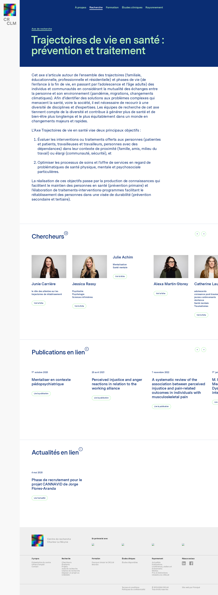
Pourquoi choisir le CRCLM (103, 562)
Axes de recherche (70, 569)
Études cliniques (132, 7)
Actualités (156, 562)
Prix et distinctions (160, 573)
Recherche (96, 7)
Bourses (95, 565)
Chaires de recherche (71, 571)
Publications (157, 565)
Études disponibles (130, 562)
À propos (80, 7)
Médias (155, 571)
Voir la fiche (38, 303)
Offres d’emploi (38, 565)
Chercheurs (66, 562)
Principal (196, 587)
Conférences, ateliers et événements (162, 568)
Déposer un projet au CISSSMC (70, 574)
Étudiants (66, 565)
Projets (65, 567)
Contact (35, 567)
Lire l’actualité (39, 498)
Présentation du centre (41, 562)
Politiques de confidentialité (133, 589)
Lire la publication (41, 394)
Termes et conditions (130, 587)
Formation (112, 7)
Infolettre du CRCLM (160, 575)
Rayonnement (154, 7)
